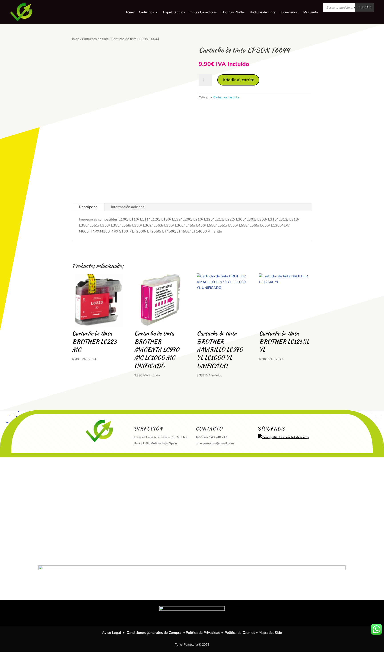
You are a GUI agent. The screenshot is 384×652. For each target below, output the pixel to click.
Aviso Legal (111, 632)
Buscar (364, 7)
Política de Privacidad (203, 632)
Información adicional (128, 207)
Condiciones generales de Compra (153, 632)
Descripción (88, 207)
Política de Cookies (240, 632)
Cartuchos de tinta (95, 39)
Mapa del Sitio (270, 632)
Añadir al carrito (238, 80)
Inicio (75, 39)
